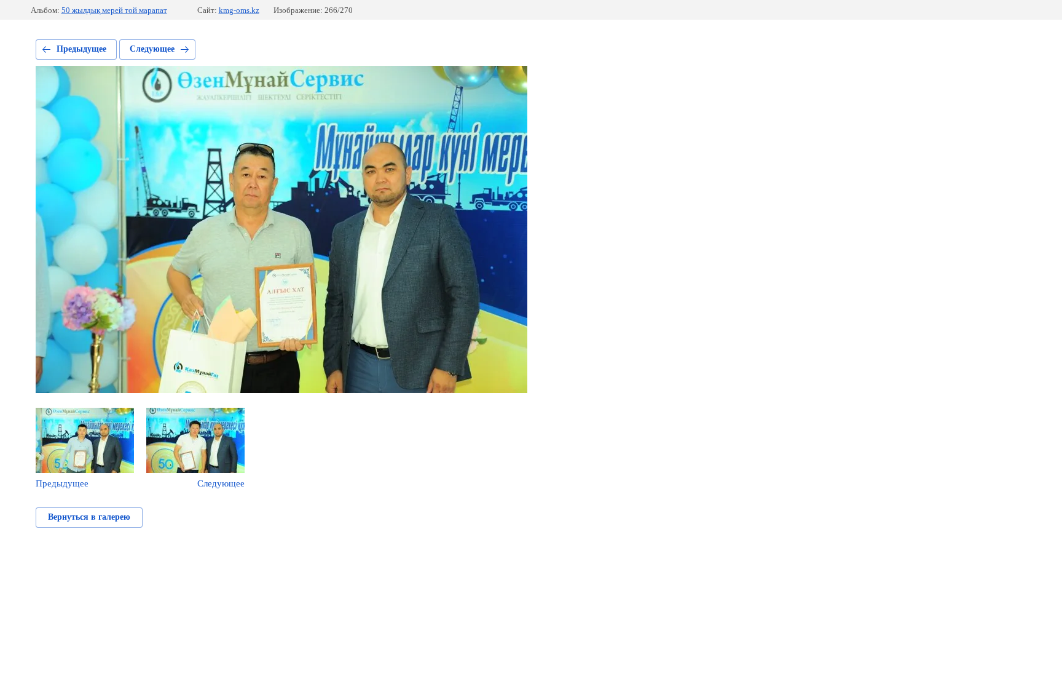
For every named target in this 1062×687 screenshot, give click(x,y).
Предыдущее (81, 49)
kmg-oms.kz (239, 10)
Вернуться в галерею (89, 517)
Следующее (152, 49)
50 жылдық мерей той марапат (114, 10)
